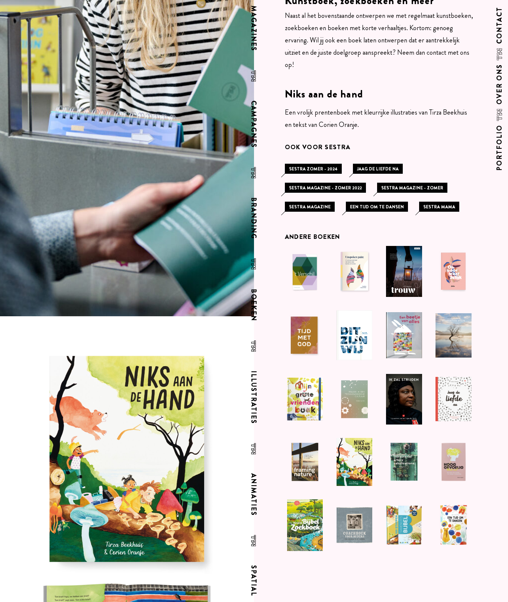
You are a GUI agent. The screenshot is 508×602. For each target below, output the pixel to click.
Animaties (252, 494)
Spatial (252, 580)
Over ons (500, 84)
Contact (500, 25)
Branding (252, 218)
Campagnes (252, 124)
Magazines (252, 28)
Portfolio (500, 148)
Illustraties (252, 397)
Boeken (252, 305)
